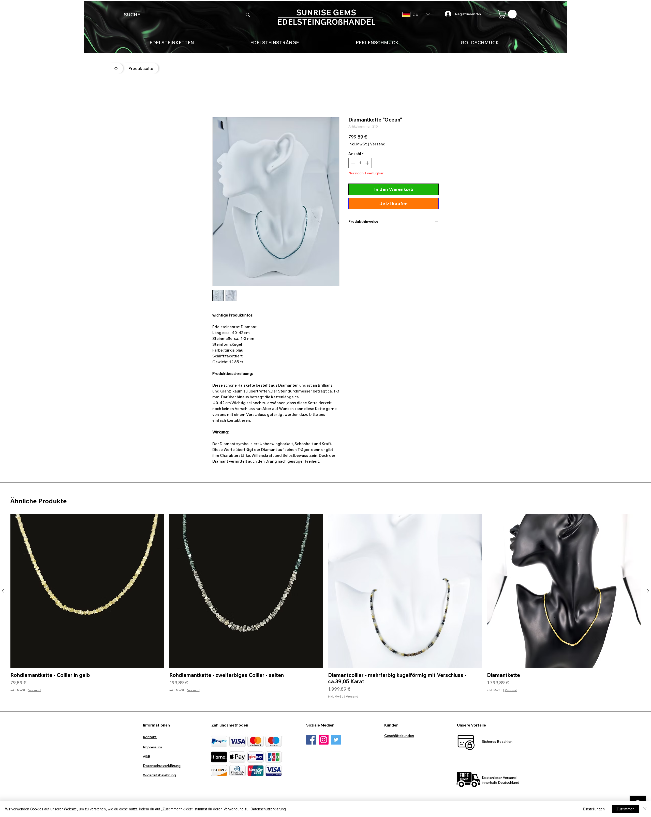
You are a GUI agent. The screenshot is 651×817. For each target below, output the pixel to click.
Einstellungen (594, 808)
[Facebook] (311, 741)
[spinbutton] (360, 164)
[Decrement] (352, 164)
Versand (378, 145)
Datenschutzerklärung (268, 808)
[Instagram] (324, 741)
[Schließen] (645, 809)
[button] (508, 14)
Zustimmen (625, 808)
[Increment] (367, 164)
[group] (325, 607)
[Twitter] (336, 741)
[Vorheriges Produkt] (3, 592)
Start (217, 99)
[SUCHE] (248, 14)
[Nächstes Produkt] (648, 592)
